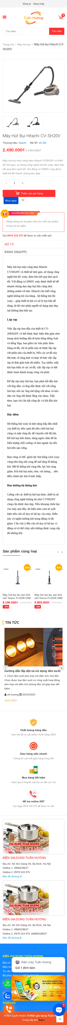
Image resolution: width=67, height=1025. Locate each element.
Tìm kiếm (57, 31)
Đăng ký (27, 4)
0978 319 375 (15, 235)
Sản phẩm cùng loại (20, 551)
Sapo (41, 1019)
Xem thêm (10, 700)
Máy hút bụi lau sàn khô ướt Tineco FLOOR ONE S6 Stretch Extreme (48, 598)
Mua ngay (11, 200)
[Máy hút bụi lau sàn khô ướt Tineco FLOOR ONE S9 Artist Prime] (18, 576)
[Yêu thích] (22, 200)
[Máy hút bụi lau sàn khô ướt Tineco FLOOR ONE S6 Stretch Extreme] (49, 576)
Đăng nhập (38, 4)
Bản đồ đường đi (12, 876)
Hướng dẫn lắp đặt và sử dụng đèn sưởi (32, 670)
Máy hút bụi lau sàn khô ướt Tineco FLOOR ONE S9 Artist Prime (17, 598)
